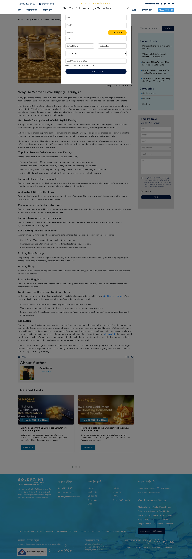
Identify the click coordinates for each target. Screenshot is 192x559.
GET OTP (117, 32)
